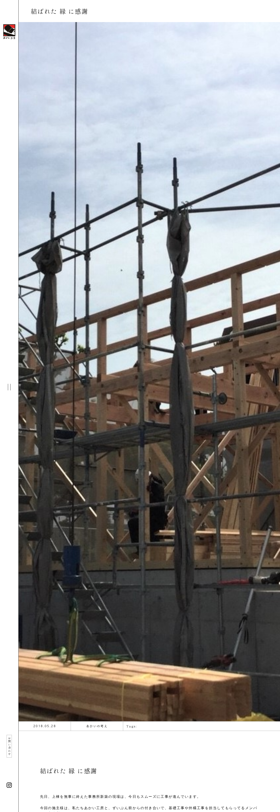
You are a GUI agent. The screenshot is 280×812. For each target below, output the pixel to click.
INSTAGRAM (9, 785)
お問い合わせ (9, 746)
